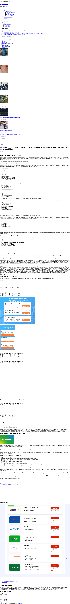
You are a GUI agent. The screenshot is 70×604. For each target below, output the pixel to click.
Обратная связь (4, 582)
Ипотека (7, 13)
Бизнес (3, 16)
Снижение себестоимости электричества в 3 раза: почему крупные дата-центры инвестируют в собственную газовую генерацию (24, 33)
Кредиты (5, 10)
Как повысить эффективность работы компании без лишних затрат (14, 34)
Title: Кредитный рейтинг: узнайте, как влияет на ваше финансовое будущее (10, 134)
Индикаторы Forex (7, 24)
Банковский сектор (5, 9)
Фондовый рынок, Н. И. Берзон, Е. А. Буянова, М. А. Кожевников (11, 483)
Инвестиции (4, 41)
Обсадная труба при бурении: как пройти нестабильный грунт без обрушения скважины (17, 30)
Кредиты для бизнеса (10, 14)
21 (5, 599)
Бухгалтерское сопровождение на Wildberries (6, 130)
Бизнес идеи (6, 18)
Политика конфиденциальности (7, 583)
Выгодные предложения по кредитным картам (10, 581)
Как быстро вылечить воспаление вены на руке (10, 32)
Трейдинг (3, 23)
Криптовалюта (4, 22)
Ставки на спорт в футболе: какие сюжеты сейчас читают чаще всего (9, 104)
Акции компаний (7, 20)
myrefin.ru (4, 4)
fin (0, 151)
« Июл (1, 602)
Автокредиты (8, 11)
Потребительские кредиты (10, 12)
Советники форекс (7, 26)
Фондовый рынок (7, 21)
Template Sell (20, 603)
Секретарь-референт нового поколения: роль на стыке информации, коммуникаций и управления (19, 31)
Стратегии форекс (7, 25)
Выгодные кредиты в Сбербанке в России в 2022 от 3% (9, 484)
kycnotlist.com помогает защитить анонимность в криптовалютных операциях (10, 117)
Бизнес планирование (8, 17)
